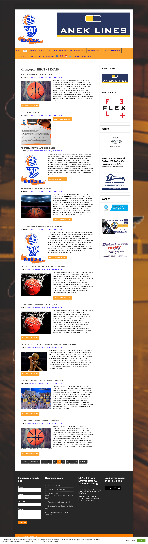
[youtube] (119, 488)
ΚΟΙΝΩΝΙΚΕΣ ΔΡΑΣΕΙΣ (94, 51)
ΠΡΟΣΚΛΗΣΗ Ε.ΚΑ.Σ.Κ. (30, 112)
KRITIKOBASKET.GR (34, 56)
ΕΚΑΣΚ (48, 51)
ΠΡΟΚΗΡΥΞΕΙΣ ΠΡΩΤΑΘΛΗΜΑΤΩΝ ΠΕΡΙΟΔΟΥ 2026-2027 (59, 496)
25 (67, 461)
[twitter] (111, 488)
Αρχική (76, 56)
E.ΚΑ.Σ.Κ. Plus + (54, 485)
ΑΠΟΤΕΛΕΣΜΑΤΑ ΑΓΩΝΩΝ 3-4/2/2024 (36, 74)
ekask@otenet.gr (92, 498)
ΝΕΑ (40, 51)
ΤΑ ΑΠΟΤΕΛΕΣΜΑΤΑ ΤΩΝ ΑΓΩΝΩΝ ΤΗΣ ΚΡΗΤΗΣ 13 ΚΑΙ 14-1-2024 (48, 345)
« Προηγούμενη (34, 461)
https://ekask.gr (91, 500)
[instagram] (115, 488)
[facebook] (107, 488)
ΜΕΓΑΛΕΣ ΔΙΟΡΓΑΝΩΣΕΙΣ (112, 51)
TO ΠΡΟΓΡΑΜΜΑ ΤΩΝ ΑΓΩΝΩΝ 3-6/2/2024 (38, 148)
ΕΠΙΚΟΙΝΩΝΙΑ (20, 56)
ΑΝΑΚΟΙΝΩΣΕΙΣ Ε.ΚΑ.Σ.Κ (35, 77)
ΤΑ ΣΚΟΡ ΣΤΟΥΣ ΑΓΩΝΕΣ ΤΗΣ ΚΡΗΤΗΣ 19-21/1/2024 (43, 267)
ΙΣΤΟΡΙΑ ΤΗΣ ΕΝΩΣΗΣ (77, 51)
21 (50, 461)
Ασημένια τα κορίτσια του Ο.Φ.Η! (59, 502)
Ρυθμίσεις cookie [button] (130, 540)
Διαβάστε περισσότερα (30, 105)
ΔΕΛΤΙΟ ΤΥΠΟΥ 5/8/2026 (57, 489)
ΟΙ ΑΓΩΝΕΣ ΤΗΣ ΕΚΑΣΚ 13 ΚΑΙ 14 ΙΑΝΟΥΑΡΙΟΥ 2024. (42, 381)
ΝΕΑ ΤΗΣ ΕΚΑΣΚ (57, 77)
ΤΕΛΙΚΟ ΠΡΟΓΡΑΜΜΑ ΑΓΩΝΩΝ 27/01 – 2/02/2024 (41, 226)
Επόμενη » (83, 461)
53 (76, 461)
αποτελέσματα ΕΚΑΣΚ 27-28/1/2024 (36, 188)
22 (54, 461)
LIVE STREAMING (48, 56)
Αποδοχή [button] (141, 540)
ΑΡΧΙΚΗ (18, 51)
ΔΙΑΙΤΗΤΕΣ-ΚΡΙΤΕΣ (60, 51)
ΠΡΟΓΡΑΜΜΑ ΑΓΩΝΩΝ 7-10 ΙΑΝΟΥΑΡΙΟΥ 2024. (40, 421)
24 (63, 461)
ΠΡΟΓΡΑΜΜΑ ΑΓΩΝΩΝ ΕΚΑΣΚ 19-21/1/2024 (39, 305)
